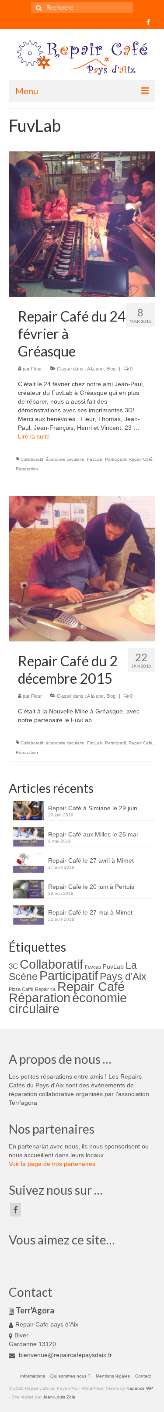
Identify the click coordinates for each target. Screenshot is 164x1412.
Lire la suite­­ (34, 436)
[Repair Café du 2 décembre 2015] (82, 568)
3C (13, 966)
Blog (110, 368)
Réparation (27, 468)
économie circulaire (65, 459)
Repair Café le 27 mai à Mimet (90, 912)
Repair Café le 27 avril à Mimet (91, 860)
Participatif (115, 459)
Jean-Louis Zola (59, 1397)
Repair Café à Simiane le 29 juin (92, 808)
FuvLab (94, 459)
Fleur (36, 368)
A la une (95, 368)
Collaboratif (32, 459)
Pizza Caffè (21, 989)
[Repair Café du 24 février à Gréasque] (82, 223)
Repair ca (45, 989)
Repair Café (141, 459)
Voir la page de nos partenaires (52, 1163)
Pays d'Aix (123, 976)
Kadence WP (139, 1388)
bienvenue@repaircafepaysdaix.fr (64, 1354)
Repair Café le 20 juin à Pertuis (91, 886)
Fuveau (93, 967)
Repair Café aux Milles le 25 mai (93, 834)
